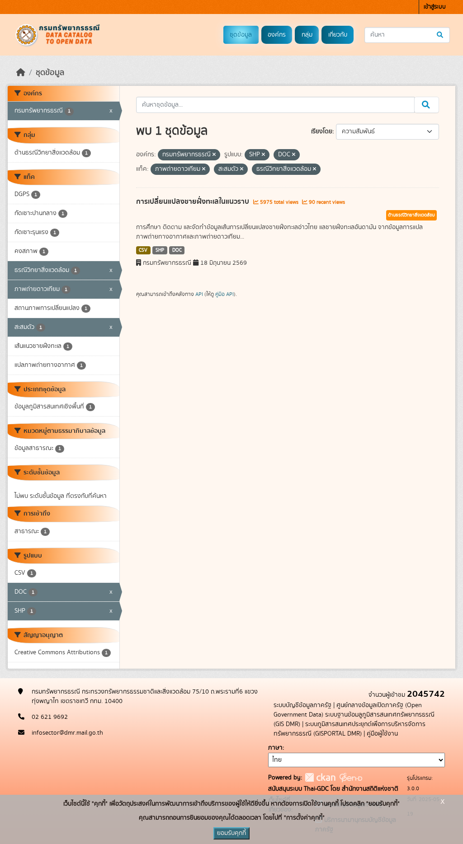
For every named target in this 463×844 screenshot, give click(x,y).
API (199, 294)
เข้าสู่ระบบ (435, 7)
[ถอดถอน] (214, 155)
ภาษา (275, 747)
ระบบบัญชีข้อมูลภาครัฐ (302, 705)
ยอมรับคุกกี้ (231, 833)
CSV (143, 250)
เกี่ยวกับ (337, 34)
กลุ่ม (307, 34)
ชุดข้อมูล (241, 34)
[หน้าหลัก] (20, 73)
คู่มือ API (224, 294)
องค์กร (277, 34)
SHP (160, 250)
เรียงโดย (321, 131)
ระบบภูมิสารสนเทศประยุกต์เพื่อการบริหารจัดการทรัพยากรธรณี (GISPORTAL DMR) (349, 729)
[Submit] (440, 35)
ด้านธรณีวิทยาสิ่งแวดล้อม (411, 215)
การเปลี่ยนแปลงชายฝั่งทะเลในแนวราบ (193, 201)
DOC (177, 250)
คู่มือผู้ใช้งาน (382, 733)
